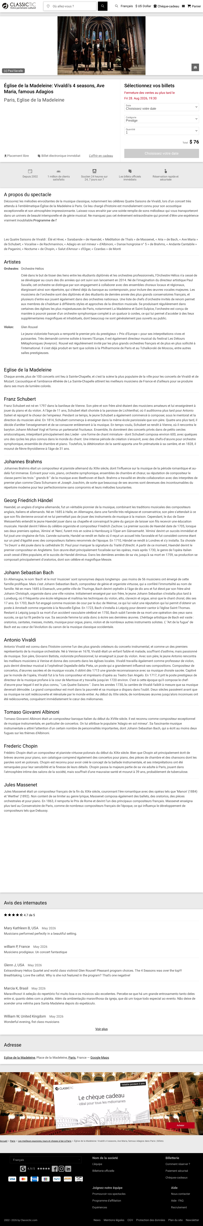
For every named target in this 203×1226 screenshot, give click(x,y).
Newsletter (192, 1220)
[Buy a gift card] (101, 1103)
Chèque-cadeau (168, 6)
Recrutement (179, 1207)
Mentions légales (114, 1220)
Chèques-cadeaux (177, 1177)
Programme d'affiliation (106, 1200)
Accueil (3, 1141)
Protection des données (150, 1220)
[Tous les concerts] (102, 6)
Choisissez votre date (162, 153)
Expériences (99, 1207)
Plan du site (175, 1220)
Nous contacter (180, 1193)
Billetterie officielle (103, 1170)
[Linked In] (68, 1170)
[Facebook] (23, 1168)
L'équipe (97, 1164)
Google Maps (99, 1057)
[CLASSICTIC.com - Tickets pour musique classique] (18, 6)
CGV (130, 1220)
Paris (72, 1057)
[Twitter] (61, 1170)
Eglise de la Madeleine (19, 1057)
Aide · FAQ (177, 1200)
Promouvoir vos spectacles (108, 1193)
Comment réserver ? (178, 1164)
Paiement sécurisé (177, 1170)
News (97, 1220)
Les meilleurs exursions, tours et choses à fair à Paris (44, 1141)
